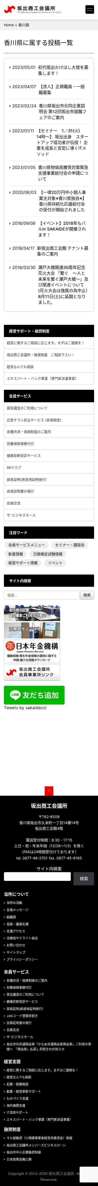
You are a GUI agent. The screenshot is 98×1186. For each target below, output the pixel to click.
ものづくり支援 (17, 1099)
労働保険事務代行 (20, 444)
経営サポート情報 (23, 563)
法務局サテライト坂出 (22, 938)
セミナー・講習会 (69, 545)
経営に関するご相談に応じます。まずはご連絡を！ (46, 343)
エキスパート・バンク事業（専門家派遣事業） (42, 378)
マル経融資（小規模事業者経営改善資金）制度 (39, 1138)
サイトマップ (16, 952)
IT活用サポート (17, 1113)
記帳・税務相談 (17, 1084)
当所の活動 (14, 903)
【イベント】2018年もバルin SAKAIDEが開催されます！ (62, 229)
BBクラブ (14, 467)
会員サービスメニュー (26, 545)
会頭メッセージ (17, 910)
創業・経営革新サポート (24, 1091)
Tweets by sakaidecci (25, 707)
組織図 (11, 917)
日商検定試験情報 (47, 554)
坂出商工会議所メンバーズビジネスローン (36, 1145)
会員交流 (13, 503)
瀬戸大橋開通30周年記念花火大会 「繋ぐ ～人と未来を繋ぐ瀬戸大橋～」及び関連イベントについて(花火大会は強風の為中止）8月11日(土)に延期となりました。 (63, 285)
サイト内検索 (49, 868)
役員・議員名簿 (17, 924)
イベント (55, 563)
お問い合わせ (16, 945)
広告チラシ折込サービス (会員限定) (34, 420)
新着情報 (15, 554)
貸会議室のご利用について (27, 408)
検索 (84, 878)
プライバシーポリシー (22, 959)
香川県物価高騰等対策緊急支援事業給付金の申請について (63, 173)
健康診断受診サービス (24, 455)
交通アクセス (16, 931)
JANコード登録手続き (22, 1016)
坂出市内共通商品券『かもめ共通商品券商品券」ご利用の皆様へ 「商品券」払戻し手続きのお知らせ (49, 1046)
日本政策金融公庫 (19, 1159)
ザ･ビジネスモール (21, 515)
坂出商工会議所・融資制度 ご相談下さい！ (41, 355)
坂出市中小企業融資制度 (24, 1152)
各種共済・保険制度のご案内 (29, 432)
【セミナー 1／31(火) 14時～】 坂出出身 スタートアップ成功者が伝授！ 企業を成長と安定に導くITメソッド (62, 142)
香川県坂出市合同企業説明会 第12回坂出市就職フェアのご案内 (63, 111)
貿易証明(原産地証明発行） (28, 479)
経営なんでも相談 (20, 367)
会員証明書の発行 (20, 491)
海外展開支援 (16, 1106)
